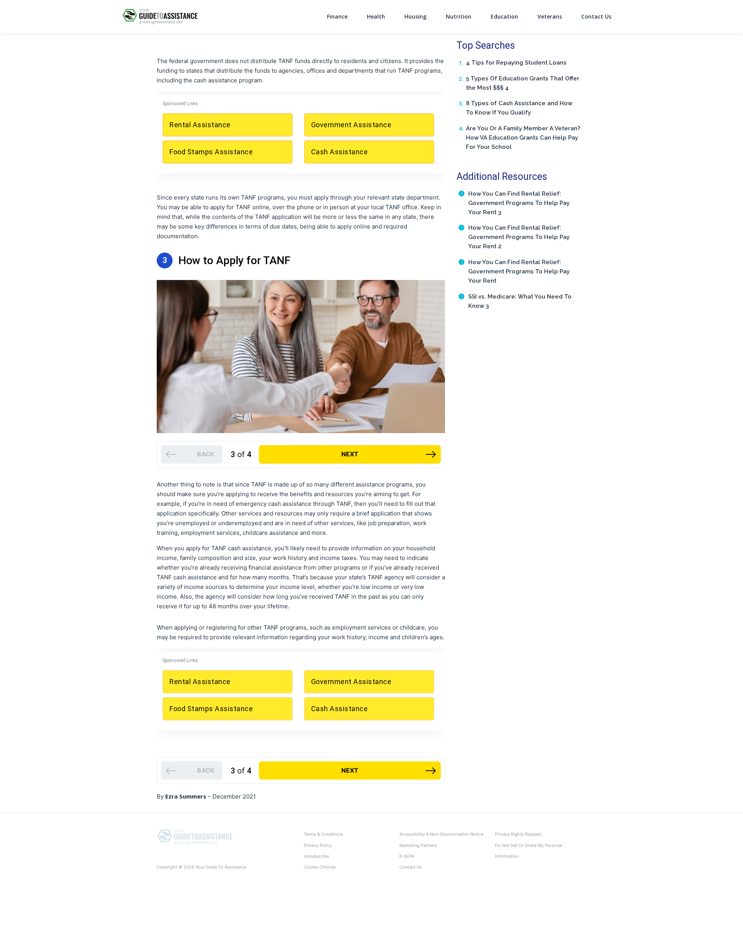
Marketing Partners (418, 845)
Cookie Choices (320, 867)
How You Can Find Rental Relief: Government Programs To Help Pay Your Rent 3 (519, 203)
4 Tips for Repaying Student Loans (516, 62)
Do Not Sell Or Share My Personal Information (528, 851)
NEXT (349, 454)
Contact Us (596, 16)
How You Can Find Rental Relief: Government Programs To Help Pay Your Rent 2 (519, 237)
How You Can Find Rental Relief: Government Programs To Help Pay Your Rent (519, 271)
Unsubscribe (316, 856)
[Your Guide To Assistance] (195, 837)
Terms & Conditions (323, 834)
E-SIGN (406, 856)
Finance (337, 16)
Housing (415, 16)
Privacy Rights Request (518, 834)
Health (376, 16)
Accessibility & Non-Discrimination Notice (441, 834)
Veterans (550, 16)
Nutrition (458, 16)
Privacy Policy (318, 845)
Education (504, 16)
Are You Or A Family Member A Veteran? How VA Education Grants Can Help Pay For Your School (523, 137)
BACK (205, 454)
